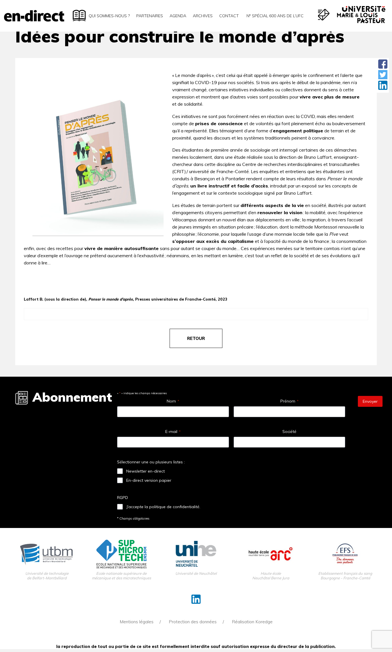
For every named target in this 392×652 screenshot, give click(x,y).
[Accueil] (34, 16)
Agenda (178, 15)
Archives (203, 15)
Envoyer (370, 401)
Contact (229, 15)
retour (196, 338)
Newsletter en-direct (145, 471)
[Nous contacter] (323, 14)
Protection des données (193, 621)
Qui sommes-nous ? (109, 15)
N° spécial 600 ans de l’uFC (274, 15)
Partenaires (149, 15)
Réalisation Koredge (252, 621)
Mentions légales (137, 621)
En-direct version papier (148, 480)
